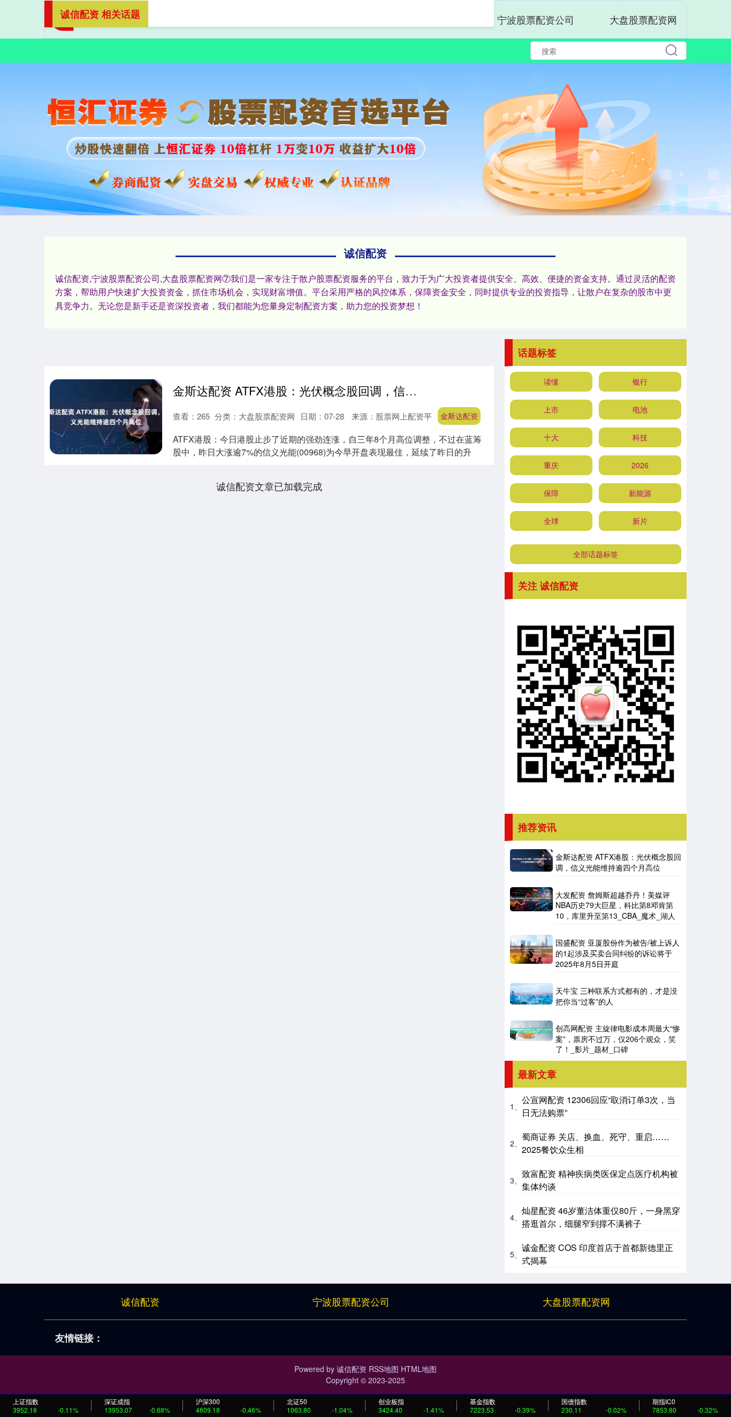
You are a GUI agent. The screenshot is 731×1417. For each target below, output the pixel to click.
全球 (551, 520)
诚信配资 (140, 1301)
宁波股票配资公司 (535, 19)
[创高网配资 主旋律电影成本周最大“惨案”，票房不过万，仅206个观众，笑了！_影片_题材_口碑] (531, 1039)
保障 (551, 493)
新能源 (640, 493)
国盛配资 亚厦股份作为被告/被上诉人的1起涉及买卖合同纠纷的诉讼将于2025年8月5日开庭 (617, 953)
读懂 (551, 381)
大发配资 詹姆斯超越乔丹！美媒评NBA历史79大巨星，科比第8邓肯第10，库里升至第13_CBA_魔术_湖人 (615, 905)
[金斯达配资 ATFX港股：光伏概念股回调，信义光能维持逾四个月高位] (531, 862)
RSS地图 (384, 1368)
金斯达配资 (459, 415)
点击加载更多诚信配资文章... (269, 486)
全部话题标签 (595, 554)
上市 (551, 409)
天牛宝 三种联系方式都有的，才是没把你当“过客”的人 (616, 996)
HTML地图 (419, 1368)
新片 (640, 520)
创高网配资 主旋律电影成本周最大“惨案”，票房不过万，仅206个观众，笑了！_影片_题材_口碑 (617, 1038)
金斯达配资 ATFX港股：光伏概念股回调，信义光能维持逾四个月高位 (354, 390)
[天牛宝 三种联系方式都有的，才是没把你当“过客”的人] (531, 996)
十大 (551, 437)
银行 (640, 381)
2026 (640, 465)
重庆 (551, 465)
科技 (640, 437)
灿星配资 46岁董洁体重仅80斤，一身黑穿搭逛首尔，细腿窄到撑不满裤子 (601, 1216)
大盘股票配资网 (643, 19)
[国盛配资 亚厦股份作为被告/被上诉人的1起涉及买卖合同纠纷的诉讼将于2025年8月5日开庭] (531, 953)
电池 (640, 409)
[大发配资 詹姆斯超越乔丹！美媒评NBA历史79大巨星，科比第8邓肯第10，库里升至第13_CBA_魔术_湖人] (531, 906)
